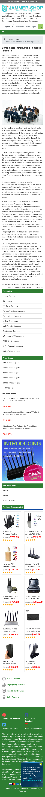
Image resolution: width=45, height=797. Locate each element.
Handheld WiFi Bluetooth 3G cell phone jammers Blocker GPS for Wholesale (9, 565)
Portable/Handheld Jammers (14, 311)
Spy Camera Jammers (11, 331)
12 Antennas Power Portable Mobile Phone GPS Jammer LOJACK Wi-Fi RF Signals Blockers (10, 597)
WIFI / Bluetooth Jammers (13, 346)
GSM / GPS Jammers (11, 341)
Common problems (16, 774)
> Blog (5, 495)
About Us (6, 772)
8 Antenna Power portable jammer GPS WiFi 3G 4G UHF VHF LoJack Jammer (21, 413)
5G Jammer (7, 301)
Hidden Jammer (9, 296)
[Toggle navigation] (2, 32)
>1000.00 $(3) (8, 388)
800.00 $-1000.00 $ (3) (12, 383)
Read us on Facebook (30, 719)
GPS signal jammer (27, 756)
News (17, 39)
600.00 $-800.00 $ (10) (12, 378)
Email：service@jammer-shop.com (32, 779)
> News (6, 490)
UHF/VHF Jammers (10, 321)
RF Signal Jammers (10, 306)
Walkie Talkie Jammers (11, 351)
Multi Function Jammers (12, 326)
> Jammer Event (9, 500)
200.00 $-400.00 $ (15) (12, 367)
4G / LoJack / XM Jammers (13, 336)
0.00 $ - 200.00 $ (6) (11, 362)
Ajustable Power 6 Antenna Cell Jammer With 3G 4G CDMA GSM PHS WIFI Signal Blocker (33, 565)
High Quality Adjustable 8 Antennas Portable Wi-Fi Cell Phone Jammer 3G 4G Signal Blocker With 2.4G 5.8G (32, 662)
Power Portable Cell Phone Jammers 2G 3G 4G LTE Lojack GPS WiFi (33, 597)
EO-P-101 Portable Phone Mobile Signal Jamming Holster (33, 629)
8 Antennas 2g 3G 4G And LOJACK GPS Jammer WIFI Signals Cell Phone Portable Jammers (33, 532)
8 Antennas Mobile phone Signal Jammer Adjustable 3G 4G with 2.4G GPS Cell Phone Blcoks (11, 630)
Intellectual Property (10, 777)
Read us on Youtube (33, 728)
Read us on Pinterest (11, 718)
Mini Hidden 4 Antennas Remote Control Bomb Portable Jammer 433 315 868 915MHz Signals (11, 662)
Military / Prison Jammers (12, 769)
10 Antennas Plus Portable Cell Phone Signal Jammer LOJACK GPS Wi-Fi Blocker (20, 427)
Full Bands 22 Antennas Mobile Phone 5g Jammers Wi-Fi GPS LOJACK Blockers (10, 532)
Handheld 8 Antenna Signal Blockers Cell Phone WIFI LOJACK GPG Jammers (21, 399)
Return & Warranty (16, 779)
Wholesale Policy (18, 772)
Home (10, 39)
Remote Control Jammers (12, 316)
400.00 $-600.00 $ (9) (11, 372)
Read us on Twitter (10, 728)
